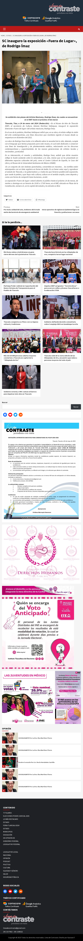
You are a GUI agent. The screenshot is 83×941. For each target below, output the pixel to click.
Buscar (4, 402)
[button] (28, 697)
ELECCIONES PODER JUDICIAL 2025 (16, 816)
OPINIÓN (6, 858)
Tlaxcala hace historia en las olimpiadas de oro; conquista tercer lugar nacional (61, 253)
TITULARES (7, 813)
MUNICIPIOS (7, 832)
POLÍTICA (6, 864)
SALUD (5, 874)
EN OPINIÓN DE (9, 838)
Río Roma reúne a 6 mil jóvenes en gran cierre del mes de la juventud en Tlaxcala (19, 253)
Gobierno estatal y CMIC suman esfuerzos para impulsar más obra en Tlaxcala (20, 393)
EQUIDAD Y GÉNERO (10, 871)
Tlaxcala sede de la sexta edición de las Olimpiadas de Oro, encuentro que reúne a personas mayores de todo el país (60, 358)
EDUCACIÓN (7, 835)
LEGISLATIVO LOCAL (10, 852)
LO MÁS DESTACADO (10, 819)
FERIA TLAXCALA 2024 (11, 825)
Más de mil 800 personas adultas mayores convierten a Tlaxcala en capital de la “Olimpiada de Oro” (20, 358)
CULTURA (6, 868)
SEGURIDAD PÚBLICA (11, 877)
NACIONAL (7, 855)
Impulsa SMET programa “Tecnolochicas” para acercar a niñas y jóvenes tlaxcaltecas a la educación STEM (61, 288)
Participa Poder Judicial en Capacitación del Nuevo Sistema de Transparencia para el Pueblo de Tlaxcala (21, 288)
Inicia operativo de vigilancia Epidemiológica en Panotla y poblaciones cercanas (60, 209)
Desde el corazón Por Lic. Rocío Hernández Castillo (36, 762)
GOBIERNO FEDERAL (11, 841)
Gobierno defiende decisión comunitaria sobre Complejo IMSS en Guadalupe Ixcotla (61, 323)
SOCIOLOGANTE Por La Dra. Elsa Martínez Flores (35, 738)
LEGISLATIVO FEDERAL (11, 844)
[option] (41, 739)
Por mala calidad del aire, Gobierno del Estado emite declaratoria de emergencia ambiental (22, 209)
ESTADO (6, 822)
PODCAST (6, 861)
